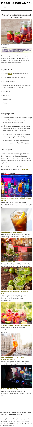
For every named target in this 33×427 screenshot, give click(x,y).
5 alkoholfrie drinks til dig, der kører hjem (14, 389)
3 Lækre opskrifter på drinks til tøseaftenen (15, 325)
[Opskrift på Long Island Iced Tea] (16, 219)
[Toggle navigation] (5, 8)
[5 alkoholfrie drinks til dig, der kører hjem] (16, 376)
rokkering (25, 169)
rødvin (10, 73)
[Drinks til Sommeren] (16, 249)
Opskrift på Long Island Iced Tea (11, 232)
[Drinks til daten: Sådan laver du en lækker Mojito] (16, 278)
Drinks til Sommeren (8, 261)
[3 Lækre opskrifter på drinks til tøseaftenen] (16, 313)
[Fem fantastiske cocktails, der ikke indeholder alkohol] (16, 185)
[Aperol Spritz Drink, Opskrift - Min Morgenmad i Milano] (16, 344)
